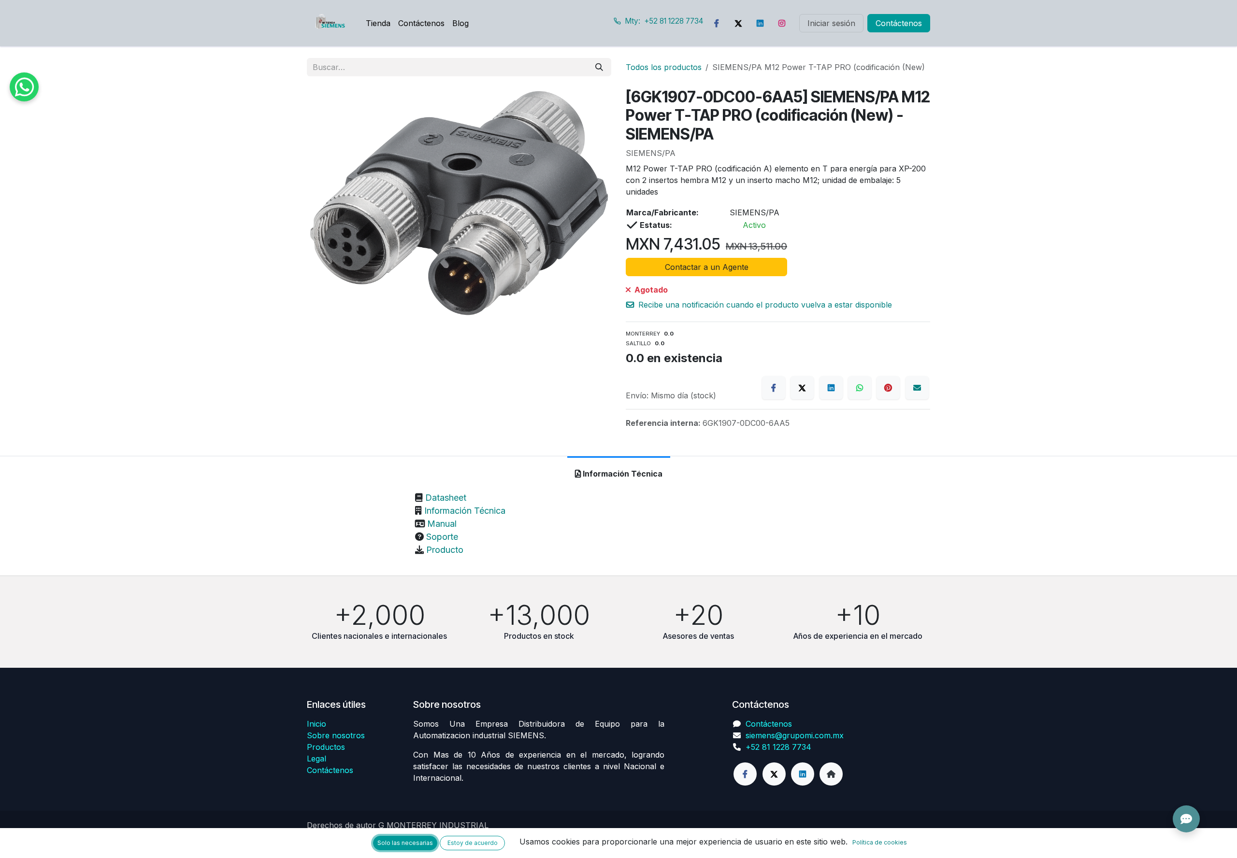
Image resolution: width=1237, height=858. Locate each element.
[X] (802, 387)
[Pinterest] (888, 387)
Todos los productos (664, 67)
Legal (316, 758)
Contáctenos (899, 23)
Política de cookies (879, 842)
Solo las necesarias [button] (405, 842)
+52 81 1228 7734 (778, 747)
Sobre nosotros (336, 735)
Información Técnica (464, 511)
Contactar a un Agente (706, 267)
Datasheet (445, 497)
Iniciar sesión (831, 23)
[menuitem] (378, 23)
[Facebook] (716, 23)
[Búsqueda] (599, 67)
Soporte (442, 537)
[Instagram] (781, 23)
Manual (442, 524)
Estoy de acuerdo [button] (472, 842)
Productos (326, 747)
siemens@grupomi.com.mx (795, 735)
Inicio (316, 724)
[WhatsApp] (859, 387)
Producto (444, 550)
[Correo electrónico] (917, 387)
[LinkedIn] (760, 23)
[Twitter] (738, 23)
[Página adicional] (831, 774)
